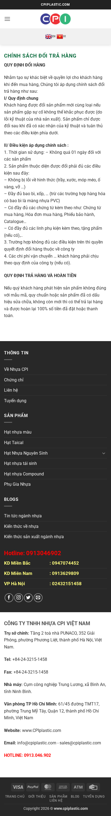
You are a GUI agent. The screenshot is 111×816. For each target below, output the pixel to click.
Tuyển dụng (15, 400)
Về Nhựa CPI (16, 369)
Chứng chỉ (13, 379)
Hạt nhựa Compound (24, 474)
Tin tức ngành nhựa (23, 515)
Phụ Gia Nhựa (17, 484)
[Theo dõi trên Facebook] (9, 597)
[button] (7, 18)
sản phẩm (58, 796)
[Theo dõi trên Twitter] (28, 597)
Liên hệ (11, 390)
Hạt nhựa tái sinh (20, 463)
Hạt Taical (13, 442)
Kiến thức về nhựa (21, 526)
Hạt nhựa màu (18, 432)
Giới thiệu (37, 796)
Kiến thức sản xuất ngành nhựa (34, 536)
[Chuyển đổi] (103, 453)
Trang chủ (15, 796)
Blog (75, 796)
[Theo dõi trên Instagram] (18, 597)
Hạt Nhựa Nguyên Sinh (26, 453)
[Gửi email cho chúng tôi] (38, 597)
